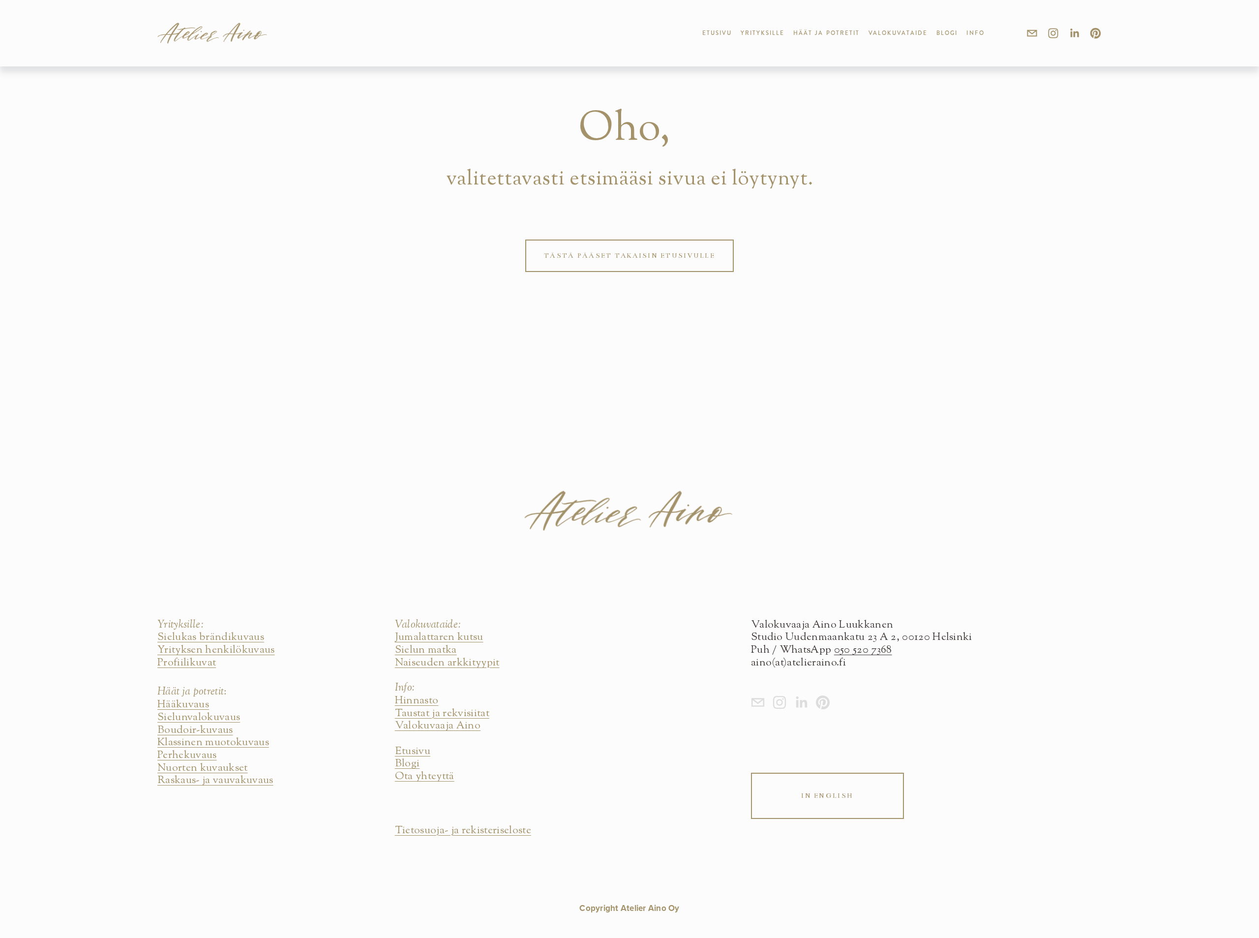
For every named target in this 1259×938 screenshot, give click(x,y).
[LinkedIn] (1074, 33)
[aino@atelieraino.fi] (1032, 33)
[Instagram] (1053, 33)
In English (827, 795)
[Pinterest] (1095, 33)
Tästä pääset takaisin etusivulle (629, 255)
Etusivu (717, 33)
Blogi (947, 33)
